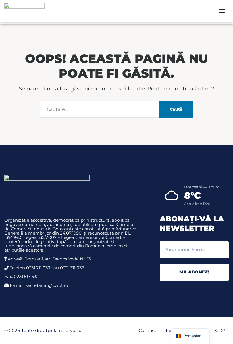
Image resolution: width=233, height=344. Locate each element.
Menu (222, 11)
